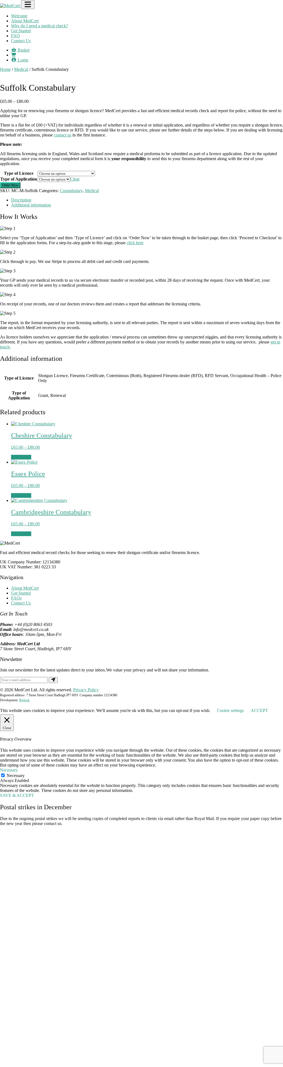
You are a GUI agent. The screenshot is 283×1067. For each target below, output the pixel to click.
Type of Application (18, 179)
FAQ (15, 35)
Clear (75, 179)
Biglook (24, 700)
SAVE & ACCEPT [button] (17, 795)
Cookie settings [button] (230, 710)
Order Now (10, 185)
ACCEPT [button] (259, 710)
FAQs (16, 598)
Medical (21, 69)
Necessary (16, 775)
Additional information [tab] (31, 205)
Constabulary (71, 190)
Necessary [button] (9, 770)
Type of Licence (18, 173)
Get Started (21, 30)
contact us (62, 135)
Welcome (19, 16)
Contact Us (21, 40)
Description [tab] (21, 200)
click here (135, 242)
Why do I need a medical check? (39, 25)
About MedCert (25, 20)
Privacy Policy (86, 689)
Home (5, 69)
